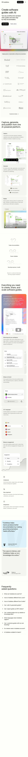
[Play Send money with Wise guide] (14, 40)
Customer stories (14, 114)
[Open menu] (25, 2)
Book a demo (14, 23)
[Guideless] (5, 2)
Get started (20, 2)
